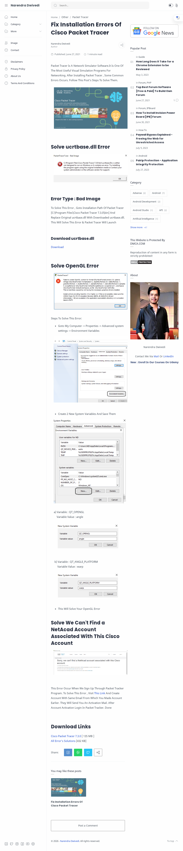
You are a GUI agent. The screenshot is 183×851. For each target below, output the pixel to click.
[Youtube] (27, 844)
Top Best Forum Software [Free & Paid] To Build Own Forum (154, 91)
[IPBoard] (151, 108)
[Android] (143, 156)
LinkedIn (168, 356)
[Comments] (176, 100)
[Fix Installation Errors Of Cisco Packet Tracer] (68, 787)
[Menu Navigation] (6, 5)
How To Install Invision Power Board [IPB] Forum (155, 115)
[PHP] (149, 83)
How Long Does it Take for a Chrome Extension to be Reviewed (155, 65)
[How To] (143, 130)
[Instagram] (17, 844)
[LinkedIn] (6, 844)
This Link (99, 693)
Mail (156, 356)
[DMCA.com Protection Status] (154, 262)
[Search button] (55, 5)
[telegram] (33, 844)
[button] (171, 5)
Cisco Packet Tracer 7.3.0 (66, 736)
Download (57, 247)
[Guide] (142, 57)
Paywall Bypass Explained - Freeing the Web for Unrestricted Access (154, 138)
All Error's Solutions (63, 741)
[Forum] (142, 83)
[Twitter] (11, 844)
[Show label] (138, 227)
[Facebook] (22, 844)
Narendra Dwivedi (25, 5)
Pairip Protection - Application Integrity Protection (157, 162)
